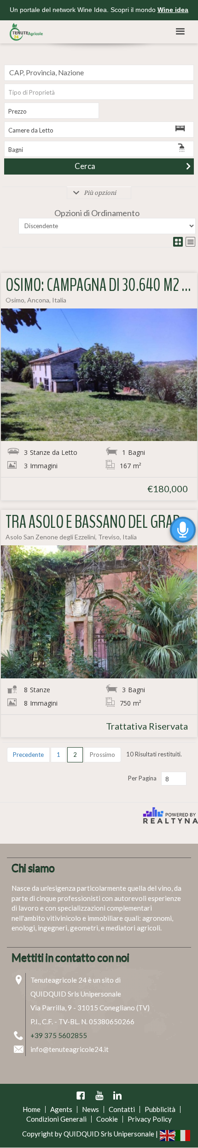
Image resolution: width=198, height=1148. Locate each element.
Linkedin (117, 1095)
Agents (61, 1109)
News (90, 1109)
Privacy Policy (150, 1119)
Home (32, 1109)
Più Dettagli (99, 375)
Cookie (107, 1119)
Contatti (122, 1109)
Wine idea (172, 9)
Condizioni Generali (56, 1119)
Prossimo (102, 754)
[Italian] (183, 1134)
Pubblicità (160, 1109)
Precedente (28, 754)
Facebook (80, 1095)
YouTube (99, 1095)
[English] (167, 1134)
